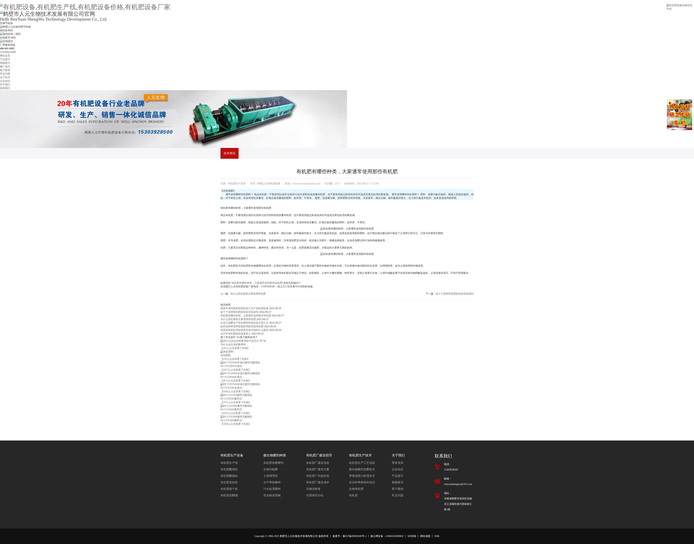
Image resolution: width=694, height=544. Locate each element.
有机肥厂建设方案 (317, 469)
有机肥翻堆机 (229, 469)
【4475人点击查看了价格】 (235, 369)
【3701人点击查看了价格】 (235, 402)
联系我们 (5, 88)
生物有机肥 (356, 488)
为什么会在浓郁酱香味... (234, 344)
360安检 (411, 536)
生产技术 (5, 77)
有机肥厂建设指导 (319, 455)
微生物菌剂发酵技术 (362, 469)
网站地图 (425, 536)
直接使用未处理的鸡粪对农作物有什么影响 (244, 330)
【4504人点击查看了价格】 (235, 391)
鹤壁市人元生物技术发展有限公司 (299, 536)
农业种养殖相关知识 (362, 482)
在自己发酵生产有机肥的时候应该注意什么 (244, 322)
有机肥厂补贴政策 (317, 475)
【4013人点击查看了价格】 (235, 380)
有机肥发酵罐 (229, 495)
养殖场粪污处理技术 (362, 475)
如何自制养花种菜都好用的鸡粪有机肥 (242, 326)
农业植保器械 (272, 495)
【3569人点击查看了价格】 (235, 424)
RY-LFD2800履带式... (232, 420)
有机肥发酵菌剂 (273, 462)
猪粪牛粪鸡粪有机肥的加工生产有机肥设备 (244, 308)
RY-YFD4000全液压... (232, 377)
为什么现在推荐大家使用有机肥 (238, 319)
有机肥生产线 (229, 462)
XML (437, 536)
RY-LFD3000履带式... (232, 409)
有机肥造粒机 (229, 482)
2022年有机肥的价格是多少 (236, 333)
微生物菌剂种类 (274, 455)
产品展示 (5, 59)
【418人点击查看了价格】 (235, 359)
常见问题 (5, 73)
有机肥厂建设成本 (317, 482)
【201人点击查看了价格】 (235, 348)
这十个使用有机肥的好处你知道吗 (239, 312)
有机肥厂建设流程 (317, 462)
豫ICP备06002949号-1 (355, 536)
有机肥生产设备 (231, 455)
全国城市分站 (315, 495)
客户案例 (5, 70)
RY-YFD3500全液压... (232, 388)
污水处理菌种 (272, 488)
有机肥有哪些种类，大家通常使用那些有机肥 (257, 283)
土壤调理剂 (270, 475)
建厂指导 (5, 66)
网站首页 (5, 55)
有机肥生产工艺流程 (362, 462)
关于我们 (5, 84)
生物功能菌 (270, 469)
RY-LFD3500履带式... (232, 398)
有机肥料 (225, 355)
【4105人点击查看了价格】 (235, 413)
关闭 (669, 9)
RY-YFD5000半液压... (232, 366)
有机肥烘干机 (229, 488)
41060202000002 (394, 536)
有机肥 (353, 495)
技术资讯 (229, 153)
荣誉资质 (397, 462)
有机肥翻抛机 (229, 475)
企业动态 (5, 81)
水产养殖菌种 (272, 482)
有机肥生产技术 (237, 183)
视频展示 (5, 63)
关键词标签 (313, 488)
